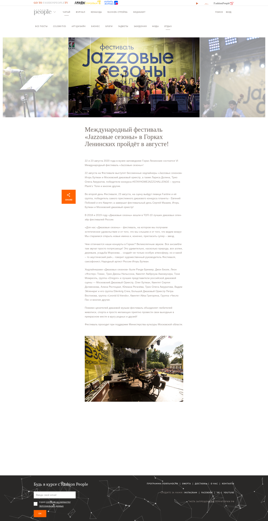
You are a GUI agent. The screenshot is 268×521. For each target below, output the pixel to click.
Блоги (109, 26)
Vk (218, 492)
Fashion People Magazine (43, 12)
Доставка (201, 484)
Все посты (41, 26)
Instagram (190, 492)
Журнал (80, 12)
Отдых (168, 26)
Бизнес (95, 26)
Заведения (140, 26)
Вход (229, 12)
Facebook (207, 492)
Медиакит (139, 12)
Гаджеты (123, 26)
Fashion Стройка (117, 12)
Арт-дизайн (79, 26)
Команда (96, 12)
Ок (40, 513)
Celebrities (59, 26)
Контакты (228, 484)
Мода (155, 26)
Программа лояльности (162, 484)
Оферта (186, 484)
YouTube (229, 492)
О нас (214, 484)
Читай (66, 12)
